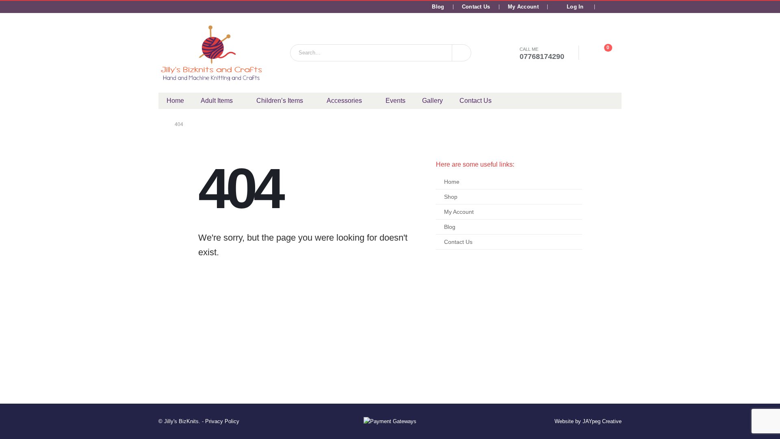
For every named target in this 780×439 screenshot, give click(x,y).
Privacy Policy (222, 421)
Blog (438, 7)
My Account (523, 7)
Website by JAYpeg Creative (588, 421)
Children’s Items (279, 100)
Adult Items (217, 100)
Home (175, 100)
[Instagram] (616, 7)
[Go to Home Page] (160, 124)
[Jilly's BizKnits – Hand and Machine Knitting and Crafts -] (211, 53)
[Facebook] (604, 7)
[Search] (461, 53)
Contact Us (476, 7)
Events (395, 100)
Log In (575, 7)
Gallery (432, 100)
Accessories (344, 100)
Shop (450, 196)
